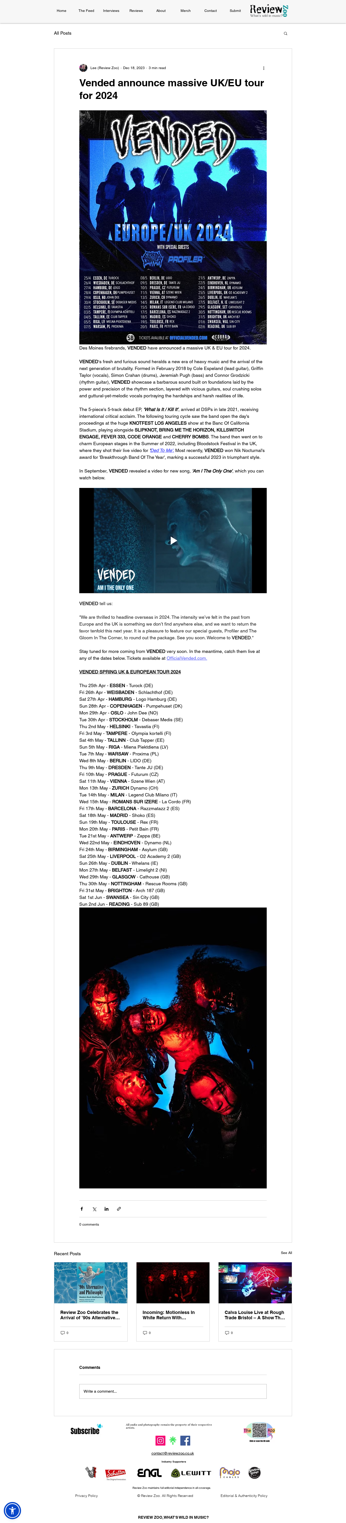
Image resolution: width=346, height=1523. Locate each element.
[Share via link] (119, 1208)
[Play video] (173, 540)
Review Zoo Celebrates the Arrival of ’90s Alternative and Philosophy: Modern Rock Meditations (89, 1315)
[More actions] (264, 68)
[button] (285, 33)
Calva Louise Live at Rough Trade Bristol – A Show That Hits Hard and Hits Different (254, 1315)
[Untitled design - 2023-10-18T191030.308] (173, 1441)
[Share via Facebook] (81, 1208)
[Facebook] (185, 1441)
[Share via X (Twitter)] (94, 1208)
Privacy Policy (86, 1495)
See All (286, 1253)
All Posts (62, 33)
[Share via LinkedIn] (106, 1208)
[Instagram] (160, 1441)
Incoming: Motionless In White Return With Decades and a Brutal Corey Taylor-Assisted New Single (173, 1315)
